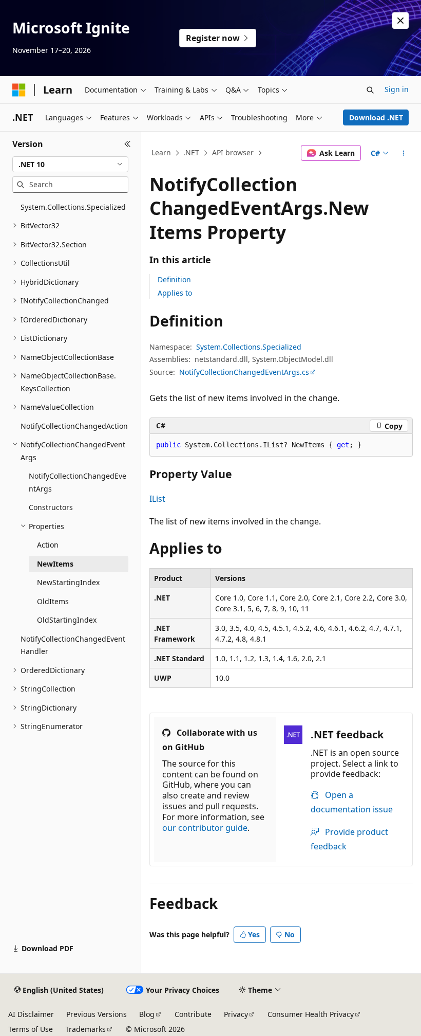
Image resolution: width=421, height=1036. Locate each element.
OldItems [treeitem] (53, 601)
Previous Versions (96, 1014)
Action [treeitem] (48, 545)
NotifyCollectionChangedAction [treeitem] (74, 426)
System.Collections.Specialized (248, 347)
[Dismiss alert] (400, 20)
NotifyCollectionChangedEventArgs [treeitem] (77, 482)
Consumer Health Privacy (310, 1014)
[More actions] (404, 153)
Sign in (397, 89)
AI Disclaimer (31, 1014)
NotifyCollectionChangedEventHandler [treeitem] (73, 645)
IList (157, 498)
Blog (147, 1014)
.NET (191, 152)
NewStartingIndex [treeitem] (68, 582)
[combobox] (70, 164)
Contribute (193, 1014)
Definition (174, 279)
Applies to (175, 293)
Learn (161, 152)
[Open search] (370, 90)
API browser (233, 152)
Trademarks (85, 1029)
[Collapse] (128, 144)
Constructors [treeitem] (51, 507)
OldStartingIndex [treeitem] (67, 620)
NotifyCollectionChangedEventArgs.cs (244, 372)
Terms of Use (30, 1029)
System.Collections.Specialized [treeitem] (73, 207)
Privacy (236, 1014)
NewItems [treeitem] (55, 564)
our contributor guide (204, 827)
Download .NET (376, 117)
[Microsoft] (19, 90)
